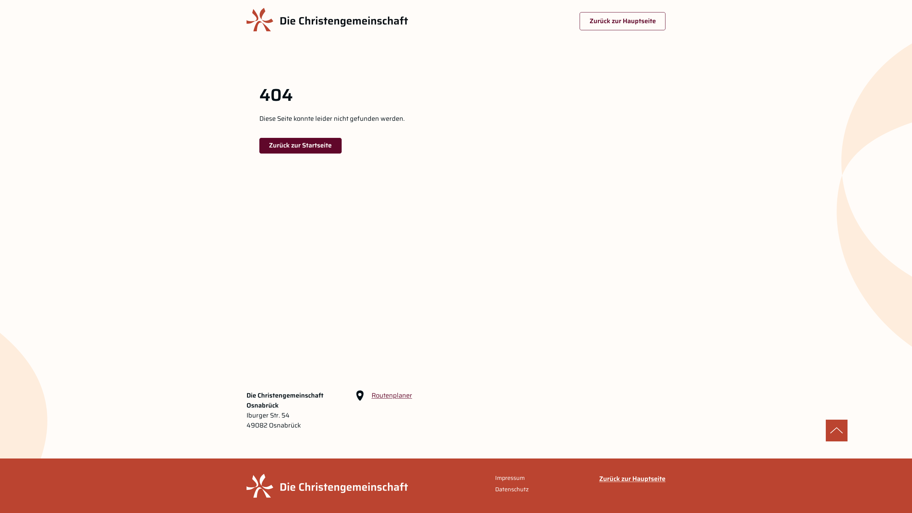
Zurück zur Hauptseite (623, 21)
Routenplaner (392, 395)
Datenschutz (512, 489)
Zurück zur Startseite (300, 145)
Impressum (510, 478)
